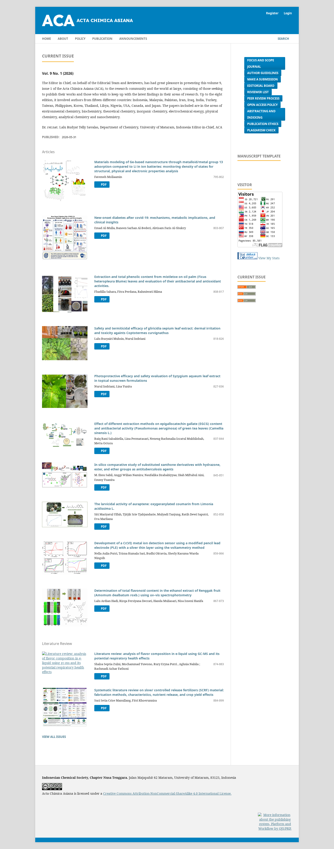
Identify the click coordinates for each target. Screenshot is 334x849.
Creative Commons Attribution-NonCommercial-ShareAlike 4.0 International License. (167, 793)
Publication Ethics (262, 124)
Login (288, 13)
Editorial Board (260, 86)
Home (46, 39)
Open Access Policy (262, 105)
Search (283, 39)
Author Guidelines (262, 73)
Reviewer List (258, 92)
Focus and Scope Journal (260, 63)
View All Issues (54, 737)
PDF (103, 184)
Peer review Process (263, 98)
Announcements (133, 39)
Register (272, 13)
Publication (102, 39)
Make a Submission (262, 79)
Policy (80, 39)
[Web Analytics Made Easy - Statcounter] (247, 258)
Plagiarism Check (261, 130)
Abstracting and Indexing (261, 114)
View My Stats (268, 258)
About (63, 39)
